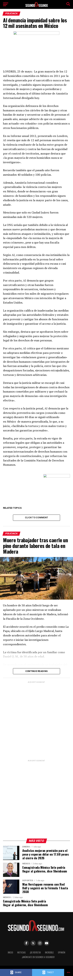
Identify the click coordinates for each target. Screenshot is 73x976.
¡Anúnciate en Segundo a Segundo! (38, 957)
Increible (49, 952)
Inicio (10, 952)
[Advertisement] (36, 720)
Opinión (61, 952)
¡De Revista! (35, 952)
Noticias (21, 952)
